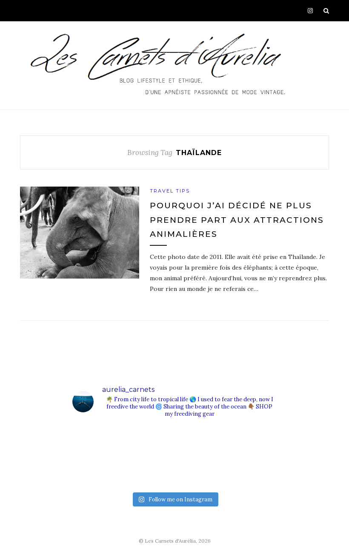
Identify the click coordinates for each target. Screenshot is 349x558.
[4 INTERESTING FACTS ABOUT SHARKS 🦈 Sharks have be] (97, 442)
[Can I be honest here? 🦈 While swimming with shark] (97, 471)
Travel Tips (170, 191)
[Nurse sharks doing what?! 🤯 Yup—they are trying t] (251, 471)
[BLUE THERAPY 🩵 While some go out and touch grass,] (200, 442)
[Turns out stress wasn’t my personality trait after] (148, 442)
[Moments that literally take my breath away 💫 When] (148, 471)
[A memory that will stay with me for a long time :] (251, 442)
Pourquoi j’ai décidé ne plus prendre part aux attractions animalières (237, 220)
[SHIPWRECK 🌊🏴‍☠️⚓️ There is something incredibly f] (200, 471)
